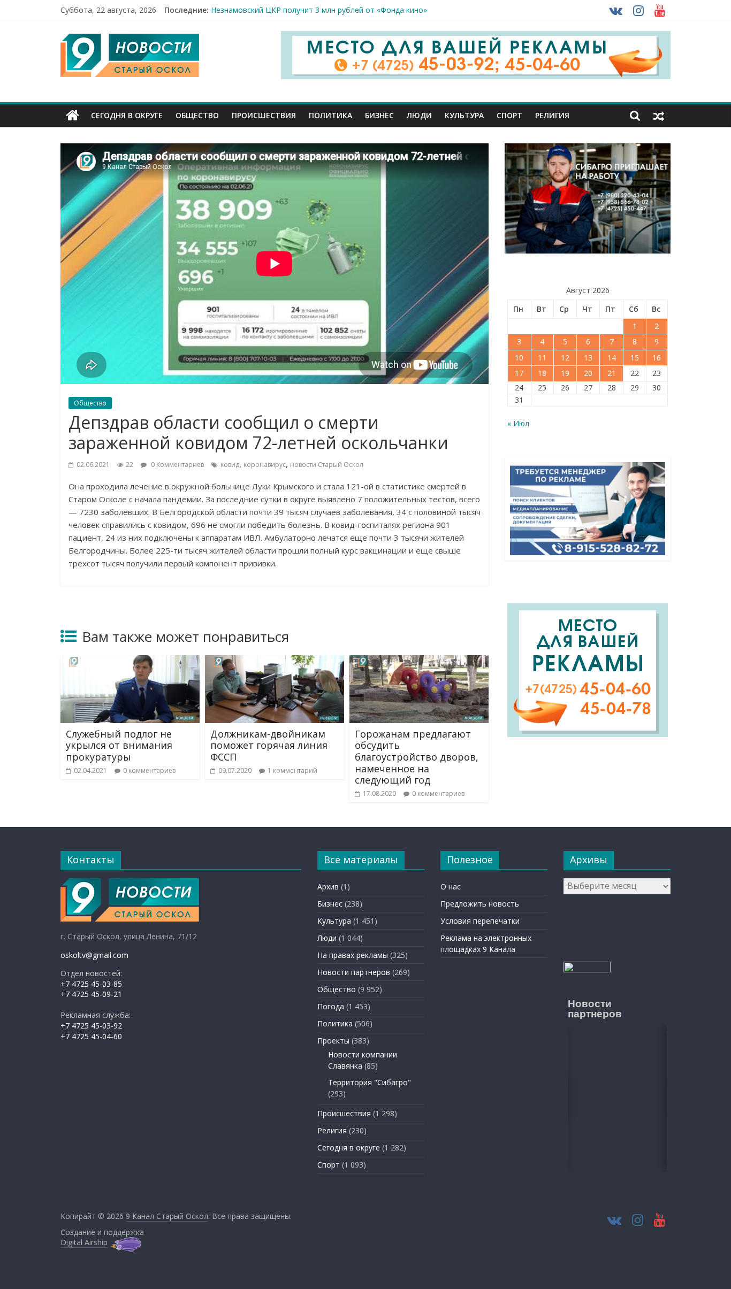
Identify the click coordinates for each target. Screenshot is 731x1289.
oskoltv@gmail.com (94, 955)
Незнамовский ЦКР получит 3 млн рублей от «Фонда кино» (319, 11)
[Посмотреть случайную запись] (659, 115)
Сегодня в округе (127, 115)
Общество (197, 115)
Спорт (509, 115)
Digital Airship (84, 1242)
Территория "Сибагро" (369, 1082)
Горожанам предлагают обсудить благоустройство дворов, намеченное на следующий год (416, 756)
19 (565, 373)
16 (656, 357)
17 (519, 373)
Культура (464, 115)
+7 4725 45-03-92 (91, 1026)
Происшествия (264, 115)
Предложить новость (479, 904)
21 (611, 373)
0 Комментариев (176, 464)
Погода (330, 1006)
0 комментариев (149, 770)
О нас (450, 886)
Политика (330, 115)
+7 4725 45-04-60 (91, 1036)
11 (542, 357)
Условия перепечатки (480, 921)
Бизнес (379, 115)
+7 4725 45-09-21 (91, 994)
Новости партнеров (353, 972)
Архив (328, 886)
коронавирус (264, 464)
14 (611, 357)
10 (519, 357)
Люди (419, 115)
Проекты (333, 1040)
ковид (229, 464)
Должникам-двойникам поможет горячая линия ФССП (269, 745)
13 (588, 357)
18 (542, 373)
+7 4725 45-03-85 (91, 984)
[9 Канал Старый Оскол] (72, 115)
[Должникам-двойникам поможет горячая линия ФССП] (274, 661)
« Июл (518, 423)
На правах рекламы (352, 955)
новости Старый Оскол (326, 464)
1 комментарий (292, 770)
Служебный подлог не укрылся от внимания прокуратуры (119, 745)
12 (565, 357)
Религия (552, 115)
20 (588, 373)
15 (634, 357)
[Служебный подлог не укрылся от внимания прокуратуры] (130, 661)
